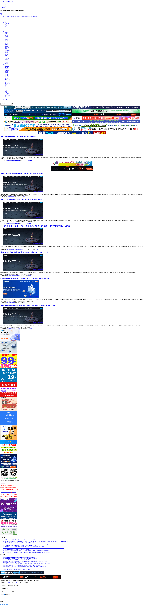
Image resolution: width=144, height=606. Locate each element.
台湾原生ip (7, 67)
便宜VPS (4, 22)
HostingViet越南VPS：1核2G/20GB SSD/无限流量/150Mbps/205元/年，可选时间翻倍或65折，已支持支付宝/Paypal (25, 566)
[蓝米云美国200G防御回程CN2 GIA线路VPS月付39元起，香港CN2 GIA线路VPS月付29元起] (23, 323)
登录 (1, 14)
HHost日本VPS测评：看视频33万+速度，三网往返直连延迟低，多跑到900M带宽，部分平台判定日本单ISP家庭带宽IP (26, 550)
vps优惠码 (9, 160)
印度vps (6, 48)
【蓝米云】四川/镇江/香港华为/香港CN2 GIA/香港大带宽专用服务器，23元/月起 (24, 252)
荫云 (6, 90)
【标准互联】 (8, 582)
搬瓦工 (4, 19)
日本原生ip (7, 68)
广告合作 (4, 4)
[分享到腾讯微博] (3, 604)
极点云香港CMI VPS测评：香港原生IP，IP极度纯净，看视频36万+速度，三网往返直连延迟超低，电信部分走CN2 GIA (26, 552)
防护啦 (17, 582)
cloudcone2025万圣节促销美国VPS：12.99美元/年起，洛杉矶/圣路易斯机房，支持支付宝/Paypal (21, 565)
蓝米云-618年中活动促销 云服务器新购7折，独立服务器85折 (18, 136)
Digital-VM (7, 29)
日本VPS (6, 32)
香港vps (4, 21)
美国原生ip (7, 71)
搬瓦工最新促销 (6, 3)
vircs (6, 91)
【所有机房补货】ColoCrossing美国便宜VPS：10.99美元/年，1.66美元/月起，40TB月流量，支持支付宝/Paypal (24, 546)
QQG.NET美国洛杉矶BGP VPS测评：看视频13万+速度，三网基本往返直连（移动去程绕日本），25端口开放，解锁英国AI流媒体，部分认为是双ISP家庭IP (33, 548)
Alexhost (6, 94)
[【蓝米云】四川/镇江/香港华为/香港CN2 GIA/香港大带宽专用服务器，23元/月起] (23, 270)
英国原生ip (7, 72)
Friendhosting (7, 28)
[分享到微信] (6, 604)
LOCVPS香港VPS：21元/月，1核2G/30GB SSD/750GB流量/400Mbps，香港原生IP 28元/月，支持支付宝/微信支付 (25, 561)
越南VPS (6, 51)
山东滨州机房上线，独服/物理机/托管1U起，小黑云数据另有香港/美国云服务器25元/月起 (20, 558)
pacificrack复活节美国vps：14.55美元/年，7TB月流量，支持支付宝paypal (17, 559)
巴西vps (6, 62)
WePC (6, 88)
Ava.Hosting (7, 93)
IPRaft (6, 85)
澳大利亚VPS (7, 50)
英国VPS (6, 40)
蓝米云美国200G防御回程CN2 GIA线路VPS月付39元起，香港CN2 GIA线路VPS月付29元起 (27, 305)
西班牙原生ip (7, 79)
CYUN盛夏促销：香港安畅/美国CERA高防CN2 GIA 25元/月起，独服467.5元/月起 (24, 278)
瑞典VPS (6, 59)
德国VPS (6, 39)
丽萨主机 (7, 82)
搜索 (1, 13)
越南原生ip (7, 75)
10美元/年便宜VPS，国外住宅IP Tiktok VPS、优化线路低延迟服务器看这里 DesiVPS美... (20, 16)
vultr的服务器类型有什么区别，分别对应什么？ (12, 562)
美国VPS (6, 35)
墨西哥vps (7, 63)
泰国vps (6, 54)
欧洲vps (6, 36)
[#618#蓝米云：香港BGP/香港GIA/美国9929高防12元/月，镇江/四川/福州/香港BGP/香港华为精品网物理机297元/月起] (23, 244)
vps (3, 18)
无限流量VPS (5, 97)
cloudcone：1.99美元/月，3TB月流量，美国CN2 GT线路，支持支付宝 (16, 569)
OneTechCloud (7, 83)
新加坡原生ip (7, 76)
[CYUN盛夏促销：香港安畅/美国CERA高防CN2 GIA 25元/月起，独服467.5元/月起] (21, 297)
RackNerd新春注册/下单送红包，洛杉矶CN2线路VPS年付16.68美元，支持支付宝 (19, 557)
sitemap (30, 582)
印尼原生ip (7, 78)
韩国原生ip (7, 70)
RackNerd (7, 23)
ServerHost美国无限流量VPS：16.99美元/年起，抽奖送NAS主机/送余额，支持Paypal (19, 542)
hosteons (6, 27)
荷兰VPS (6, 43)
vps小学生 (3, 7)
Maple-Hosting (7, 95)
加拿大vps (7, 47)
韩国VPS (6, 33)
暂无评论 (18, 160)
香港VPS (13, 223)
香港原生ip (7, 66)
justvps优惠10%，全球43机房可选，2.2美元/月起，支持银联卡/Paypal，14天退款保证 (19, 539)
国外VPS (4, 31)
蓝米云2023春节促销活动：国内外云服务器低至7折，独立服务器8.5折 (21, 200)
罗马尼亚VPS (7, 55)
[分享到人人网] (4, 604)
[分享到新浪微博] (2, 604)
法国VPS (6, 44)
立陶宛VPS (7, 56)
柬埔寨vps (7, 52)
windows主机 (13, 328)
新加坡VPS (7, 37)
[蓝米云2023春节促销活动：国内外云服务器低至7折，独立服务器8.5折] (23, 218)
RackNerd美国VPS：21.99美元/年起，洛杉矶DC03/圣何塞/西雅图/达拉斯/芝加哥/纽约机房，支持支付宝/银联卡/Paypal (26, 544)
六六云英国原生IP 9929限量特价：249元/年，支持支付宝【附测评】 (16, 549)
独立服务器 (5, 99)
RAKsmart (7, 25)
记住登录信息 (7, 594)
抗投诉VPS (5, 92)
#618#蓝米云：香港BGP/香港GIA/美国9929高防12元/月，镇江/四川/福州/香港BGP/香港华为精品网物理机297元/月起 (35, 226)
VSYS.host (7, 96)
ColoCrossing (7, 24)
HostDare (6, 26)
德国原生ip (7, 74)
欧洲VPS (6, 46)
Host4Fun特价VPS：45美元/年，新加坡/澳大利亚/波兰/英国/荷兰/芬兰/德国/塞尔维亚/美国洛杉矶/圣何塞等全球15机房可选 (27, 563)
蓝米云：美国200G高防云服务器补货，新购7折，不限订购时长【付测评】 (22, 173)
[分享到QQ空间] (0, 604)
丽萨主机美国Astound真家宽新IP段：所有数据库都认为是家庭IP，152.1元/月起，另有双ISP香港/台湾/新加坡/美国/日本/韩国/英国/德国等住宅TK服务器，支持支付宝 (35, 541)
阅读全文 (30, 160)
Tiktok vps (4, 64)
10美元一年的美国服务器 (8, 1)
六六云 (6, 84)
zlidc (6, 86)
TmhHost (6, 87)
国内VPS (13, 249)
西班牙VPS (7, 58)
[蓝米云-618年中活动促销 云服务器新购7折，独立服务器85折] (23, 155)
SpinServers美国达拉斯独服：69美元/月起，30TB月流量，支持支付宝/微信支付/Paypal (19, 545)
